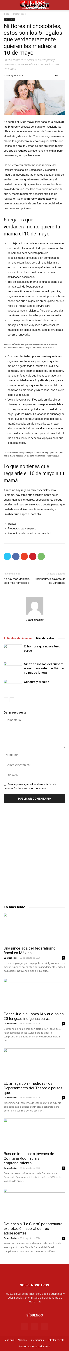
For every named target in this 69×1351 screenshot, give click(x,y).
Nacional (22, 1340)
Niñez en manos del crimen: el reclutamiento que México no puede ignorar (44, 668)
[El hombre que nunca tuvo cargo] (13, 650)
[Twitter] (44, 1326)
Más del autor (45, 638)
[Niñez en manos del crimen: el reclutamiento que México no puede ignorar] (13, 668)
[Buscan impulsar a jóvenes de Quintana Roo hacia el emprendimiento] (34, 1134)
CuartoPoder (35, 620)
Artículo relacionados (18, 638)
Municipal (10, 1340)
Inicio (6, 13)
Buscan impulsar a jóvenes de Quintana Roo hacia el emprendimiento (29, 1158)
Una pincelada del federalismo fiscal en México (30, 950)
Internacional (37, 1340)
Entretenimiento (56, 1340)
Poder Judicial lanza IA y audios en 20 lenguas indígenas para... (34, 1016)
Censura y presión (36, 682)
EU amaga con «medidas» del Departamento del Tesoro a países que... (33, 1088)
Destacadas (19, 13)
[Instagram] (34, 1326)
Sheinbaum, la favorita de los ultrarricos (50, 580)
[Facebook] (24, 1326)
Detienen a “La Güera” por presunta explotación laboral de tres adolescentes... (33, 1228)
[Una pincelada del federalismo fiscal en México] (34, 928)
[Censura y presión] (13, 686)
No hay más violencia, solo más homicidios (17, 580)
